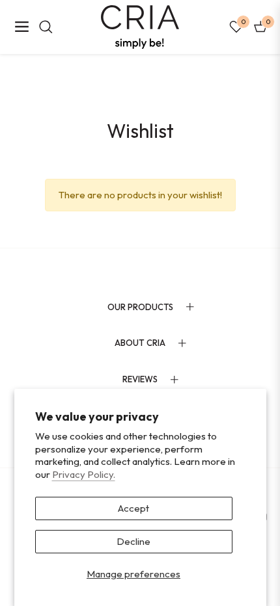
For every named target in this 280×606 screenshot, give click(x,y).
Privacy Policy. (83, 474)
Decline (133, 541)
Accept (133, 508)
